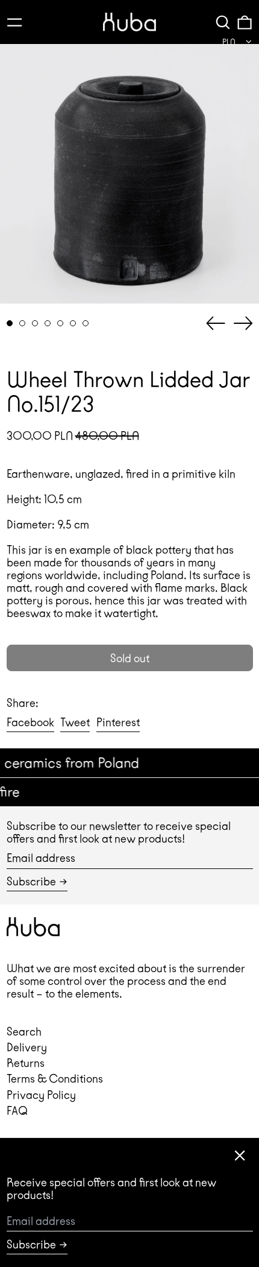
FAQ (17, 1110)
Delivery (27, 1047)
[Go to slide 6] (73, 323)
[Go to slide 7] (86, 323)
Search (24, 1031)
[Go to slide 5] (60, 323)
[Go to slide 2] (22, 323)
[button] (223, 22)
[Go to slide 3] (35, 323)
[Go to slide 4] (48, 323)
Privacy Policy (41, 1095)
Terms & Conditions (55, 1078)
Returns (26, 1063)
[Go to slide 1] (10, 323)
